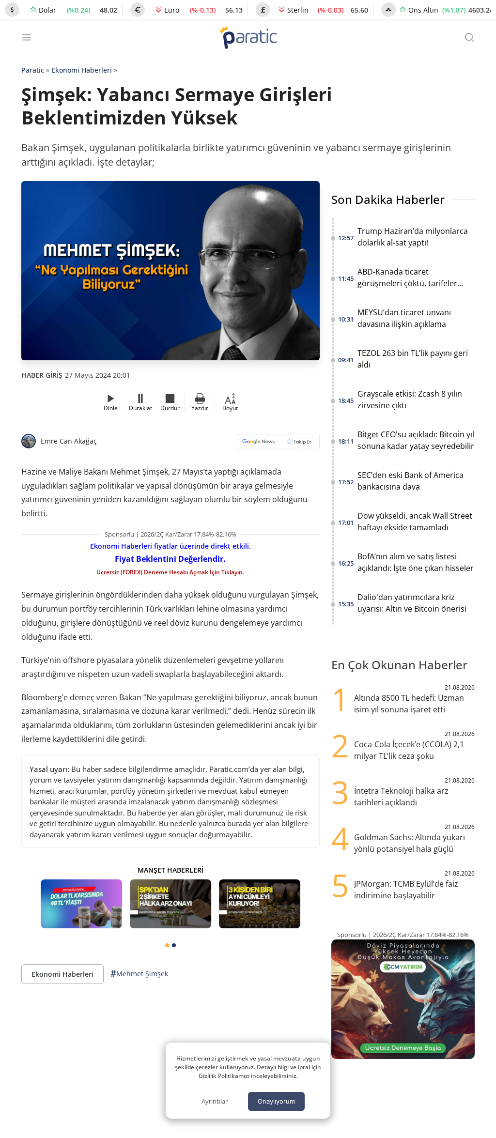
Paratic (32, 70)
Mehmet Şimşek (139, 973)
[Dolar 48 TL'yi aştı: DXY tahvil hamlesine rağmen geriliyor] (81, 903)
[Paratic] (248, 38)
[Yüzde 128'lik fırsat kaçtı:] (259, 903)
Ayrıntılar (215, 1101)
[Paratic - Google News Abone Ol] (278, 445)
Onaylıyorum (276, 1101)
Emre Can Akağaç (69, 441)
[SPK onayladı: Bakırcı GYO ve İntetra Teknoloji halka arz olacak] (170, 903)
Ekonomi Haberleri (81, 70)
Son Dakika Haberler (388, 199)
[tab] (167, 945)
